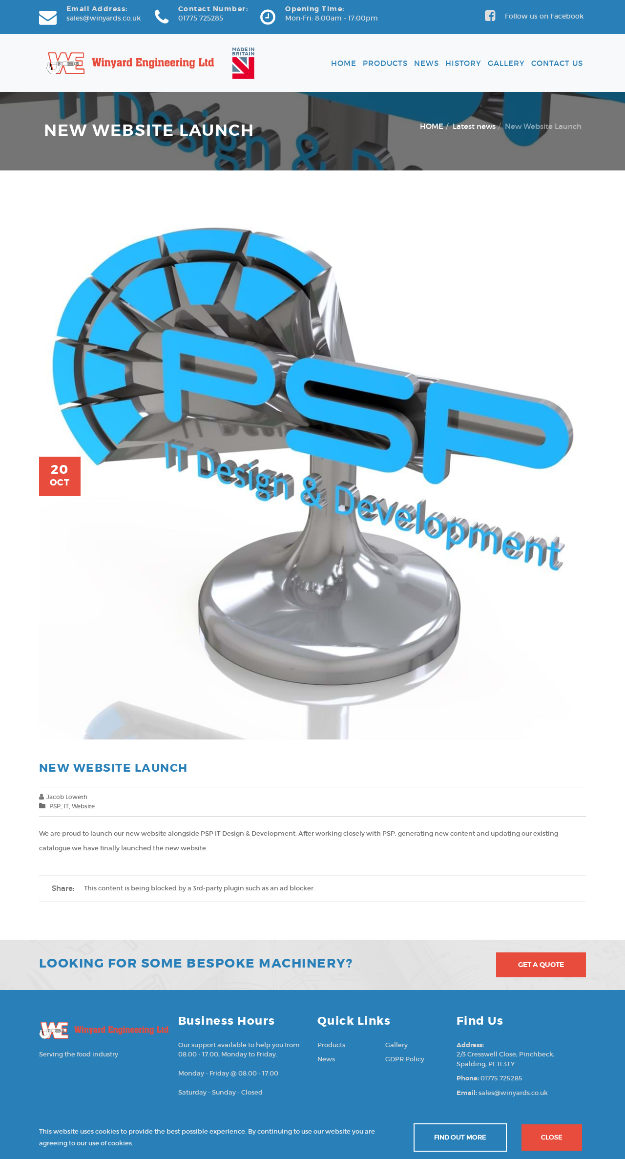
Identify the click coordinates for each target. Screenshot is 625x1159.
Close (551, 1137)
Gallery (506, 63)
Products (385, 63)
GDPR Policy (404, 1059)
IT (66, 806)
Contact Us (557, 63)
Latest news (474, 126)
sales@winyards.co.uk (103, 18)
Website (83, 806)
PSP (55, 806)
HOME (431, 126)
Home (343, 63)
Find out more (460, 1137)
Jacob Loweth (66, 797)
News (426, 63)
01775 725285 (200, 18)
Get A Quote (541, 964)
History (463, 63)
